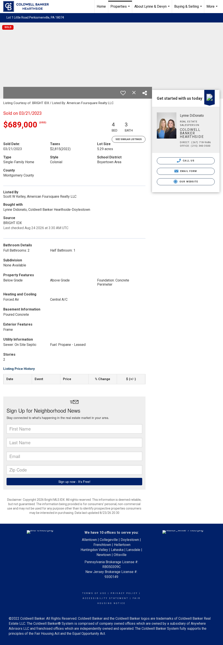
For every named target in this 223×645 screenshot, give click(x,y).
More (212, 8)
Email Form (188, 171)
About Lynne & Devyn (152, 8)
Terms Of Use (94, 593)
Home (101, 6)
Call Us (188, 160)
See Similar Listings (128, 139)
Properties (120, 8)
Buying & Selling (188, 8)
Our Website (188, 181)
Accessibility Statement (105, 598)
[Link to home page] (28, 6)
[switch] (123, 93)
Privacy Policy (124, 593)
